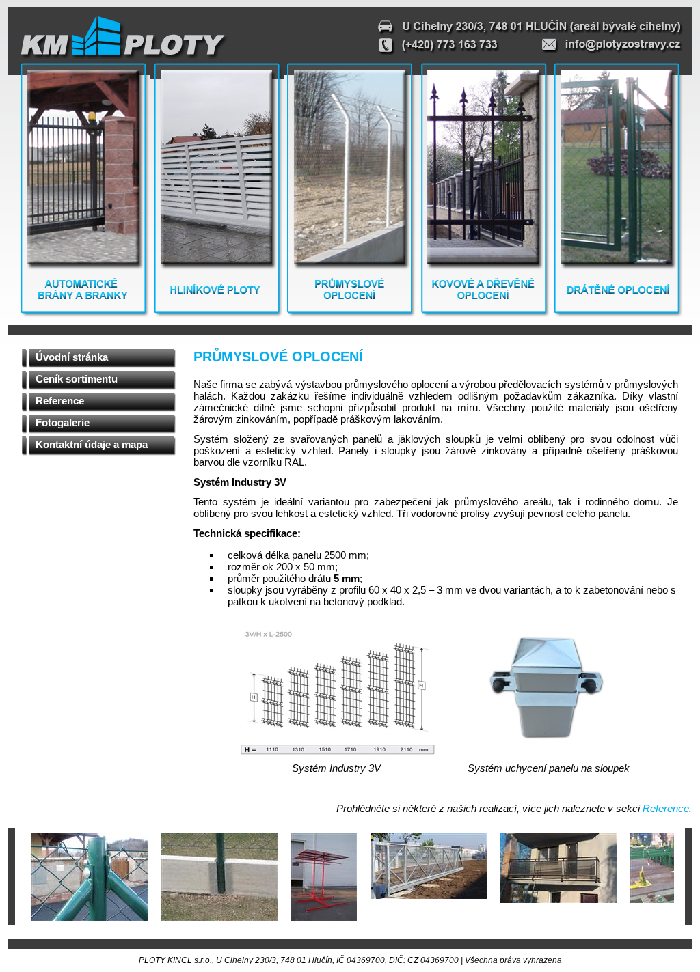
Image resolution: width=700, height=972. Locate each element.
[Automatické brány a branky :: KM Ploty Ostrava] (83, 314)
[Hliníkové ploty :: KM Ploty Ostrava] (217, 314)
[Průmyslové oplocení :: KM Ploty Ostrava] (350, 314)
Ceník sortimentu (77, 379)
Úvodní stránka (72, 357)
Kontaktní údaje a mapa (92, 444)
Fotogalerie (63, 422)
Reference (60, 400)
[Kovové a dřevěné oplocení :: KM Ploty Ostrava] (483, 314)
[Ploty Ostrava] (122, 36)
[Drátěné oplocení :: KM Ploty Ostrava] (617, 314)
